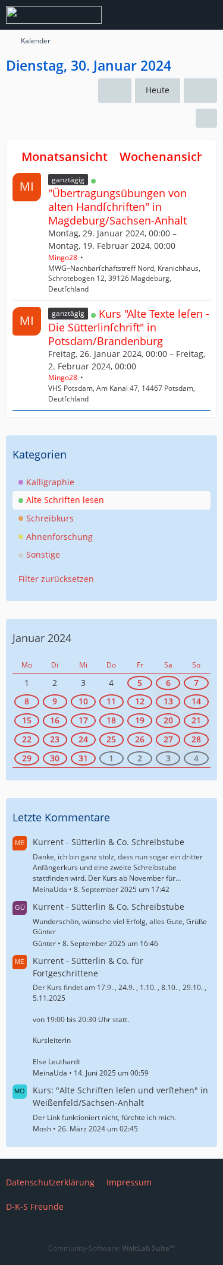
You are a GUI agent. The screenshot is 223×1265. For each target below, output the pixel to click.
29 (27, 758)
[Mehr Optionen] (206, 118)
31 (83, 758)
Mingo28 (62, 257)
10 (83, 701)
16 (54, 720)
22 (27, 739)
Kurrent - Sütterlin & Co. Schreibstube (108, 841)
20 (168, 720)
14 (196, 701)
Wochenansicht (164, 156)
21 (196, 720)
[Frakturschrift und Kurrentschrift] (54, 15)
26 (140, 739)
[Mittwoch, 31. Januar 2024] (200, 90)
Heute (157, 90)
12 (140, 701)
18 (111, 720)
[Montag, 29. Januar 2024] (114, 90)
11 (111, 701)
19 (140, 720)
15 (27, 720)
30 (54, 758)
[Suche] (148, 15)
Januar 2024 (41, 638)
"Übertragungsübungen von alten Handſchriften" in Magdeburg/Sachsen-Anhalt (117, 206)
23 (54, 739)
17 (83, 720)
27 (168, 739)
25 (111, 739)
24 (83, 739)
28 (196, 739)
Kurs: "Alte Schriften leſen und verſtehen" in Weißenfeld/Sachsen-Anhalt (120, 1096)
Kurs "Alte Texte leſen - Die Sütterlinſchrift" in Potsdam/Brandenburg (128, 327)
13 (168, 701)
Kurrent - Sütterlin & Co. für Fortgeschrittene (88, 967)
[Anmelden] (178, 15)
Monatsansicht (64, 156)
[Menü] (207, 15)
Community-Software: (111, 1248)
